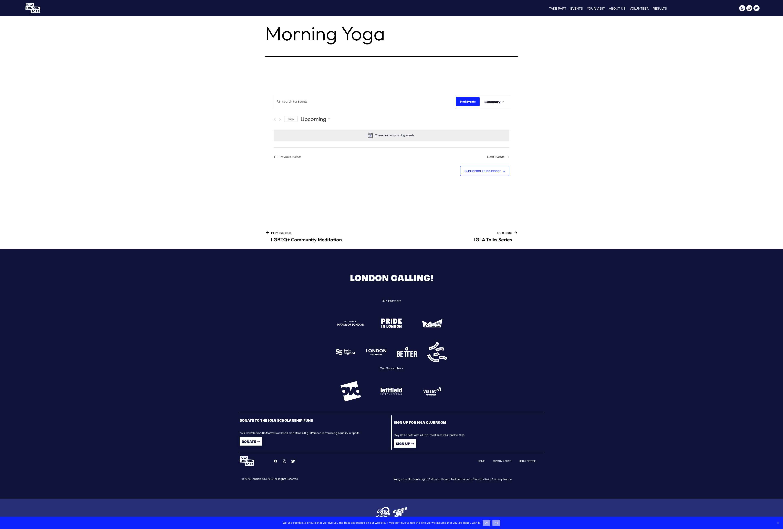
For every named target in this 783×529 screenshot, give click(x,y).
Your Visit (596, 8)
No (496, 522)
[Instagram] (749, 8)
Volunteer (639, 8)
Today (291, 118)
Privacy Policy (501, 461)
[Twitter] (756, 8)
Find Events (468, 101)
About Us (617, 8)
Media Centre (527, 461)
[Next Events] (280, 119)
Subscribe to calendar (482, 171)
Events (576, 8)
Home (481, 461)
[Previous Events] (275, 119)
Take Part (557, 8)
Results (660, 8)
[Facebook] (742, 8)
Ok (486, 522)
